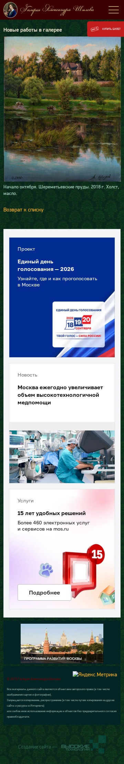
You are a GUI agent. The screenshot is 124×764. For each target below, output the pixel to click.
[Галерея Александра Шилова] (62, 10)
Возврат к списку (23, 209)
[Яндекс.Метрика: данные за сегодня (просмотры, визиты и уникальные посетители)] (95, 674)
